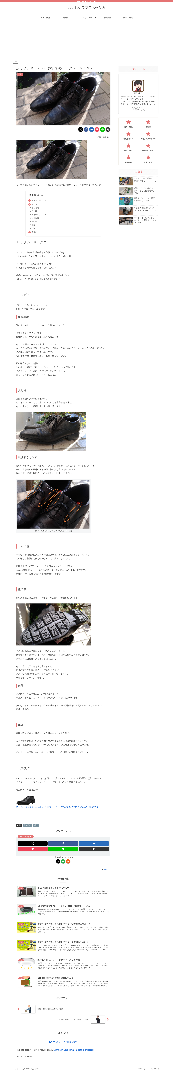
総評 (33, 228)
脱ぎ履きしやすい (39, 215)
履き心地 (35, 208)
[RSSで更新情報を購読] (68, 861)
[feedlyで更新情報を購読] (63, 861)
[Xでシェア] (80, 129)
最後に (34, 232)
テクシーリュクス (39, 200)
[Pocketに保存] (97, 129)
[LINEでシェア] (102, 129)
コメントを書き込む (65, 1042)
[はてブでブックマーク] (91, 129)
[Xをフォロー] (58, 861)
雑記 (36, 825)
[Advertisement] (86, 40)
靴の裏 (34, 221)
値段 (33, 225)
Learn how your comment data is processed (74, 1050)
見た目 (34, 211)
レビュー (35, 204)
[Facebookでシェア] (86, 129)
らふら (139, 93)
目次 (34, 195)
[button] (108, 129)
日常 (20, 825)
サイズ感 (35, 218)
